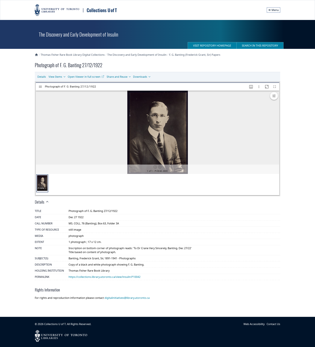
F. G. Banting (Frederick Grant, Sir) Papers (194, 55)
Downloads (140, 77)
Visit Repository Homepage (212, 45)
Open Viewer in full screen (84, 77)
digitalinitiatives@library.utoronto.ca (127, 298)
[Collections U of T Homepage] (36, 54)
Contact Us (273, 324)
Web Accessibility (254, 324)
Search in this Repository (260, 45)
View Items (55, 77)
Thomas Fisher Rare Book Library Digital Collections (73, 55)
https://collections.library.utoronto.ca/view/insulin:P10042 (104, 277)
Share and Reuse (117, 77)
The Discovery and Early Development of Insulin (137, 55)
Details (41, 77)
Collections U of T (55, 324)
